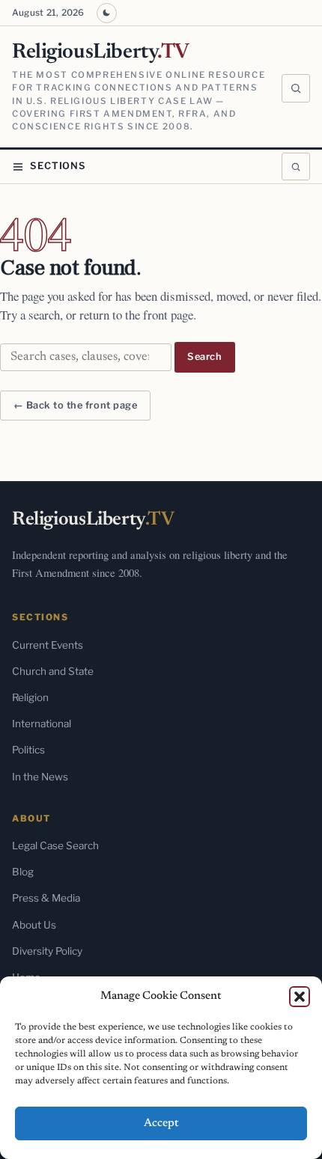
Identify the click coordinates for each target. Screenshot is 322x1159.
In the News (40, 777)
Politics (28, 750)
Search (204, 356)
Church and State (53, 671)
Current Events (47, 645)
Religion (30, 697)
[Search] (296, 88)
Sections (58, 165)
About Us (34, 925)
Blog (23, 872)
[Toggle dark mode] (107, 13)
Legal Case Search (55, 845)
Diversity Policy (47, 951)
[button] (299, 996)
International (41, 724)
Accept (161, 1123)
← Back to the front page (75, 405)
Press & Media (46, 898)
